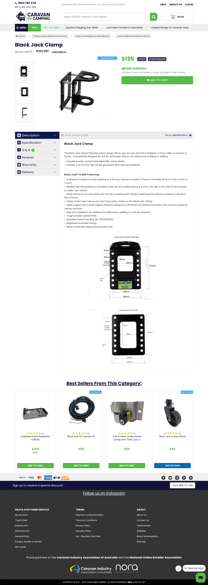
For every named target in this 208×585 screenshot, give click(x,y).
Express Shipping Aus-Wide (82, 27)
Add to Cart (35, 465)
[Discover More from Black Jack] (42, 53)
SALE (34, 27)
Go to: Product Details (76, 135)
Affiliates (141, 530)
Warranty (29, 164)
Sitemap (141, 541)
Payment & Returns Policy (89, 514)
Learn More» (59, 51)
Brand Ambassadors (147, 536)
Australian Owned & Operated (124, 27)
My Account (21, 514)
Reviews (28, 157)
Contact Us (143, 520)
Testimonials (143, 525)
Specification (32, 142)
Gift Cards (20, 547)
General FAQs (22, 536)
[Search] (153, 17)
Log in (189, 4)
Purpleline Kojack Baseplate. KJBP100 (35, 438)
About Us (175, 4)
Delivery (28, 172)
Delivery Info (21, 525)
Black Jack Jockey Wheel (172, 436)
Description (30, 135)
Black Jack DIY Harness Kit (81, 436)
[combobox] (106, 17)
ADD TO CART (158, 80)
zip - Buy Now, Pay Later (88, 536)
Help (163, 4)
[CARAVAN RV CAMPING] (33, 16)
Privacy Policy (83, 525)
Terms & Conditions (86, 520)
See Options (172, 465)
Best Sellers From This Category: (104, 383)
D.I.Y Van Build (51, 27)
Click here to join (182, 485)
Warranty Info (22, 530)
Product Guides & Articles (28, 541)
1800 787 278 (27, 3)
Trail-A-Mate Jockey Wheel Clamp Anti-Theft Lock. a (126, 438)
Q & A (27, 150)
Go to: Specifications (176, 135)
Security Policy (83, 530)
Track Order (21, 520)
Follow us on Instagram (104, 493)
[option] (24, 71)
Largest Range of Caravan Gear (170, 27)
